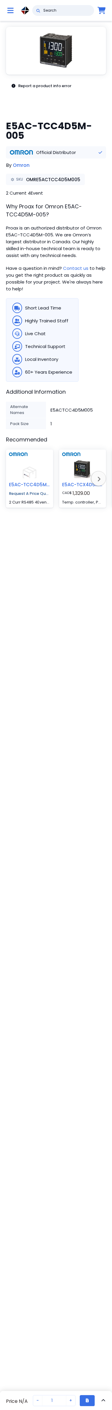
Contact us (75, 268)
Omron (21, 165)
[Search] (38, 10)
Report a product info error (44, 86)
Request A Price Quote (29, 493)
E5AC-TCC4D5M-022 (33, 484)
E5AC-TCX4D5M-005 (86, 484)
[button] (56, 51)
